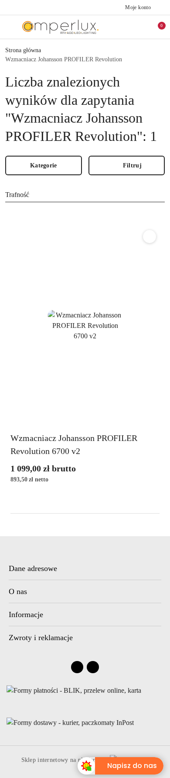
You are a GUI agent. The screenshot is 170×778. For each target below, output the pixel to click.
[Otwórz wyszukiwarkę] (119, 27)
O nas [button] (18, 591)
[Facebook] (77, 667)
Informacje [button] (26, 614)
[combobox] (85, 194)
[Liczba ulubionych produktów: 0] (137, 27)
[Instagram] (93, 667)
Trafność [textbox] (17, 194)
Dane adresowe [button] (33, 568)
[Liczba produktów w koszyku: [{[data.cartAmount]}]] (155, 27)
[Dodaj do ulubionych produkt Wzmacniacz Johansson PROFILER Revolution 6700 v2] (149, 236)
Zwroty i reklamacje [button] (41, 637)
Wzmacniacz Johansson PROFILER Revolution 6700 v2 (73, 444)
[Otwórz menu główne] (10, 27)
